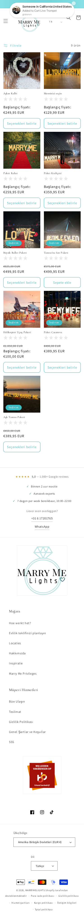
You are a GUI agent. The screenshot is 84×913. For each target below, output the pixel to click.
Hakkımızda (17, 653)
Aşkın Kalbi (10, 93)
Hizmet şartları (20, 902)
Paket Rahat (10, 173)
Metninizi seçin (53, 93)
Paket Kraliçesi (53, 173)
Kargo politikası (43, 902)
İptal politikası (44, 909)
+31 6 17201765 (42, 518)
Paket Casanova (53, 332)
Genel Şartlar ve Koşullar (27, 732)
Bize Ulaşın (17, 701)
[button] (6, 21)
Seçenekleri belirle (22, 123)
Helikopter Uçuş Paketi (17, 332)
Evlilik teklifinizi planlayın (27, 633)
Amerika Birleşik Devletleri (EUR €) (40, 842)
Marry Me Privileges (23, 674)
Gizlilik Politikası (21, 722)
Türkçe (40, 866)
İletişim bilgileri (67, 902)
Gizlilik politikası (68, 895)
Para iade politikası (42, 895)
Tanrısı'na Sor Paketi (56, 252)
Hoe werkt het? (20, 623)
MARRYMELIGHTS (35, 890)
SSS (11, 742)
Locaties (15, 643)
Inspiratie (16, 663)
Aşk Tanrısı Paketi (14, 417)
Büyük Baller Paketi (15, 252)
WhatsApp (42, 527)
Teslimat (15, 712)
